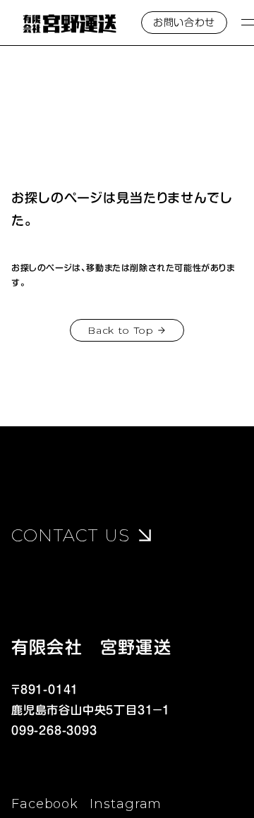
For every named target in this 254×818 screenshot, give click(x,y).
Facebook (44, 804)
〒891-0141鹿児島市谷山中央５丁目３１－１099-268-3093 (90, 710)
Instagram (126, 804)
